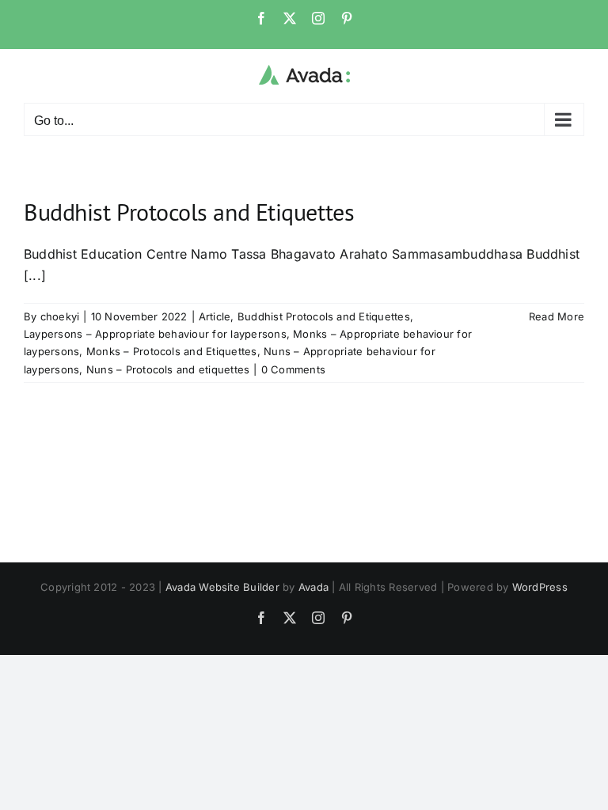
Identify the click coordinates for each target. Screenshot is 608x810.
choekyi (60, 316)
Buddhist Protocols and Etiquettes (189, 211)
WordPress (540, 587)
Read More (556, 316)
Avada (313, 587)
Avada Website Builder (222, 587)
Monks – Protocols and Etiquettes (171, 351)
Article (215, 316)
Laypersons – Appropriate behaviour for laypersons (155, 333)
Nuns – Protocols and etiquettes (167, 369)
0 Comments (293, 369)
